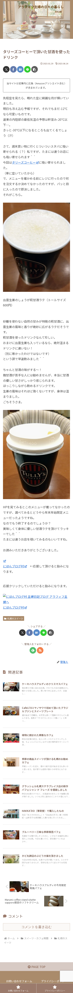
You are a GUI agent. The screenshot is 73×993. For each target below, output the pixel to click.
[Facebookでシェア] (13, 69)
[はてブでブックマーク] (20, 69)
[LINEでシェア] (27, 69)
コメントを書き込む (36, 927)
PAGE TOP (38, 966)
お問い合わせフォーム (19, 981)
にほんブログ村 (13, 566)
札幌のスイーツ (15, 618)
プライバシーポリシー (54, 981)
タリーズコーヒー (24, 162)
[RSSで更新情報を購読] (40, 650)
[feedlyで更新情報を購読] (33, 650)
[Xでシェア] (6, 69)
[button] (34, 69)
